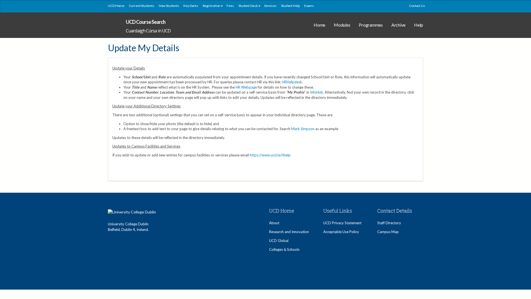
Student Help (290, 6)
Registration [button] (211, 6)
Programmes (371, 24)
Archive (398, 24)
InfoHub (316, 92)
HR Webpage (246, 87)
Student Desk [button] (248, 6)
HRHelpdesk (292, 82)
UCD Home (116, 6)
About (274, 223)
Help (418, 24)
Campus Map (388, 232)
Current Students (141, 6)
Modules (342, 24)
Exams (309, 6)
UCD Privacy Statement (342, 223)
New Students (169, 6)
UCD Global (278, 240)
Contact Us (417, 6)
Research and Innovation (289, 232)
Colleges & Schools (284, 249)
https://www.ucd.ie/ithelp (270, 155)
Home (319, 24)
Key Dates (190, 6)
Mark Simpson (302, 129)
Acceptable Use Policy (341, 232)
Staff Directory (389, 223)
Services (270, 6)
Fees (230, 6)
